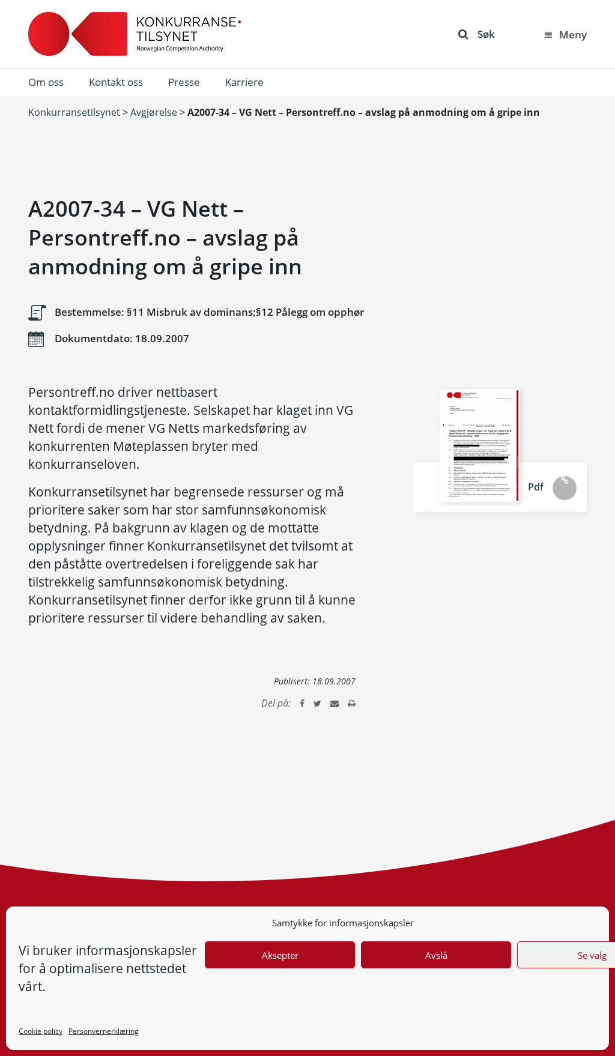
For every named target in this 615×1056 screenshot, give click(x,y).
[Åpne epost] (334, 703)
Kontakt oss (116, 82)
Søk (486, 34)
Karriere (244, 82)
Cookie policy (40, 1031)
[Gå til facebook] (302, 703)
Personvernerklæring (103, 1031)
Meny (573, 34)
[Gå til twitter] (317, 703)
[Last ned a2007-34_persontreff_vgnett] (480, 445)
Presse (184, 82)
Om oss (46, 82)
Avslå (436, 955)
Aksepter (280, 955)
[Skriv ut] (352, 703)
